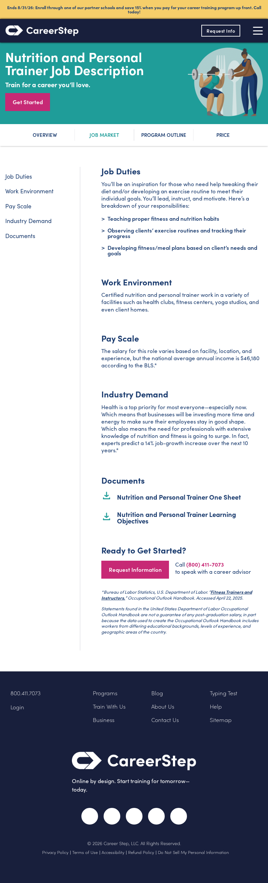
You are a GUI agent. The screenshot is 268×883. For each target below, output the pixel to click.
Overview (45, 134)
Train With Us (109, 706)
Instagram (134, 816)
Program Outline (163, 134)
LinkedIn (156, 816)
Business (103, 719)
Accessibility (113, 852)
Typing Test (223, 693)
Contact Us (165, 719)
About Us (162, 706)
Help (216, 706)
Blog (157, 693)
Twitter (112, 816)
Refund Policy (141, 852)
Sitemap (221, 719)
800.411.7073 (25, 693)
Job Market (104, 134)
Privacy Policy (55, 852)
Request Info (221, 30)
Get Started (28, 102)
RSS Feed (180, 819)
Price (223, 134)
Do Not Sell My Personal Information (193, 852)
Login (17, 707)
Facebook (89, 816)
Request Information (135, 569)
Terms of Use (85, 852)
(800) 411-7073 (205, 564)
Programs (105, 693)
